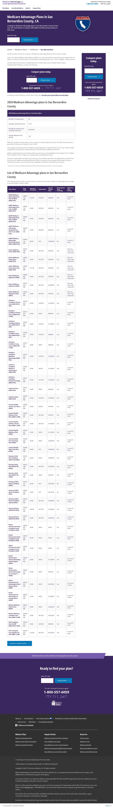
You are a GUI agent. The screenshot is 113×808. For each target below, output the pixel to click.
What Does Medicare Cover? (89, 748)
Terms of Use (21, 722)
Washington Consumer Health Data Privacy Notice (71, 718)
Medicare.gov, (29, 787)
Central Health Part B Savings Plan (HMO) (13, 441)
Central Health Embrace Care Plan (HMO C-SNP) (14, 415)
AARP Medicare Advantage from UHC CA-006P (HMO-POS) (14, 208)
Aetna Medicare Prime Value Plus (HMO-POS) (14, 268)
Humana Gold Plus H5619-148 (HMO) (13, 466)
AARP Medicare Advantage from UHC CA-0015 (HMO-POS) (14, 197)
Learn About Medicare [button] (17, 8)
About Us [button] (28, 8)
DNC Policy (32, 722)
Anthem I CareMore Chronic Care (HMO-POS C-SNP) (14, 303)
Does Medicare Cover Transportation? (56, 745)
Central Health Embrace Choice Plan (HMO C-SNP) (14, 423)
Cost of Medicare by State (52, 742)
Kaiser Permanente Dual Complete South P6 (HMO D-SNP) (14, 537)
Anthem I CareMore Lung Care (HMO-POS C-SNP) (14, 334)
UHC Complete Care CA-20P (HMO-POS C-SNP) (14, 624)
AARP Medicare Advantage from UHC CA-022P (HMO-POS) (14, 218)
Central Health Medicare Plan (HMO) (13, 432)
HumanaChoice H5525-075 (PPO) (14, 518)
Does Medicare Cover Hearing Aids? (55, 752)
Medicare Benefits (85, 745)
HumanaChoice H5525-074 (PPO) (14, 509)
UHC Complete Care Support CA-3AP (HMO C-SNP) (14, 632)
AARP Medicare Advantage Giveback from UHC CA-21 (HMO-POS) (14, 230)
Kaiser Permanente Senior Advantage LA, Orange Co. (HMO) (14, 572)
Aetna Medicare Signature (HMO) (14, 276)
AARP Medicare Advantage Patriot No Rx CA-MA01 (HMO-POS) (14, 241)
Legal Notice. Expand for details (14, 805)
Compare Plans (37, 8)
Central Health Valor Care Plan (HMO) (14, 449)
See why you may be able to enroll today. (55, 95)
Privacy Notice (28, 718)
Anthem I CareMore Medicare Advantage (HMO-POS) (14, 356)
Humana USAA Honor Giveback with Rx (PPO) (14, 501)
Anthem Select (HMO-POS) (13, 398)
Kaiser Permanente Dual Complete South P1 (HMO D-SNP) (14, 527)
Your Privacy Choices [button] (42, 718)
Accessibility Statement (46, 722)
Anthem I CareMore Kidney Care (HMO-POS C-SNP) (14, 324)
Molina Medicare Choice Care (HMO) (14, 607)
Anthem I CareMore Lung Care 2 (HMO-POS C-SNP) (14, 345)
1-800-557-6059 (92, 3)
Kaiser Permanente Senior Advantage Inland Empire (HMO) (14, 559)
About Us (18, 718)
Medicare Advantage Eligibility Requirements (58, 748)
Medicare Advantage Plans (23, 738)
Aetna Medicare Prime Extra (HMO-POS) (14, 259)
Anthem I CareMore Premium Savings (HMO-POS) (14, 380)
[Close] (109, 805)
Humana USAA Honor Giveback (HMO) (14, 483)
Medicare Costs (85, 742)
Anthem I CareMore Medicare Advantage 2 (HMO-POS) (13, 368)
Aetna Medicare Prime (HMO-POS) (14, 251)
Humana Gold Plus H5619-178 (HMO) (13, 475)
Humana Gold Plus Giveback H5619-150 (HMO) (14, 458)
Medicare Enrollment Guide (88, 752)
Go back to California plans (18, 643)
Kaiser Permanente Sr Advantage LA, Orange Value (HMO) (13, 596)
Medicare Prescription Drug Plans (25, 742)
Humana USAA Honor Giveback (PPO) (14, 492)
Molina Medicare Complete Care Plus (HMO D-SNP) (14, 615)
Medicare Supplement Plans (24, 745)
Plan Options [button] (5, 8)
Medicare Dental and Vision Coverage (56, 738)
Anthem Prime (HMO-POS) (13, 389)
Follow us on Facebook (25, 725)
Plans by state (84, 738)
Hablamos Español (94, 99)
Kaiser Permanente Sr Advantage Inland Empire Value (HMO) (14, 584)
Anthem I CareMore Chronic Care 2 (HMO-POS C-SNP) (14, 313)
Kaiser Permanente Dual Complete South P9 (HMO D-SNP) (14, 548)
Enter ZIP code (11, 35)
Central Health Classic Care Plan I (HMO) (14, 406)
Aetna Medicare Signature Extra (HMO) (14, 293)
